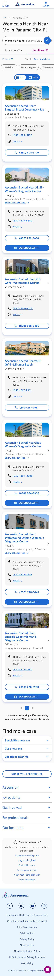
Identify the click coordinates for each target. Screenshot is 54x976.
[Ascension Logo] (27, 895)
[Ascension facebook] (10, 906)
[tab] (13, 50)
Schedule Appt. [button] (29, 247)
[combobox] (24, 40)
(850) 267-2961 (22, 390)
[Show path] (5, 17)
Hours (16, 141)
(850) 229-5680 (23, 220)
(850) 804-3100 (22, 135)
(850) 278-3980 (22, 669)
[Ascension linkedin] (21, 906)
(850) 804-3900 (23, 475)
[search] (47, 40)
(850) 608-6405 (23, 308)
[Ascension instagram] (44, 906)
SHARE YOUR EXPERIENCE (26, 774)
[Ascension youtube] (33, 906)
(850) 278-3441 (22, 574)
